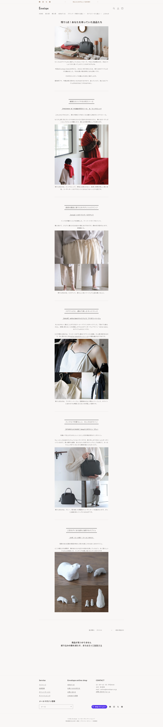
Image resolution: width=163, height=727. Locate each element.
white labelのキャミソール (79, 336)
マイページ (42, 685)
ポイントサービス (44, 692)
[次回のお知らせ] (98, 2)
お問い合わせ (71, 692)
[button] (76, 14)
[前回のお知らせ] (65, 2)
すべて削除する (95, 645)
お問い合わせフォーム (103, 692)
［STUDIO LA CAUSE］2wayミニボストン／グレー (81, 429)
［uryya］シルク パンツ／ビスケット (81, 215)
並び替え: (92, 630)
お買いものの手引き (73, 688)
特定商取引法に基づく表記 (72, 721)
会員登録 (42, 688)
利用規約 (95, 721)
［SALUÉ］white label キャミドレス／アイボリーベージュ (81, 318)
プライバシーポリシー (86, 721)
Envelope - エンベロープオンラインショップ (83, 718)
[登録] (71, 706)
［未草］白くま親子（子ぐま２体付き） (81, 538)
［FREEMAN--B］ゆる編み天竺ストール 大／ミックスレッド (81, 109)
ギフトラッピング (44, 696)
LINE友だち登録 (72, 696)
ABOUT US (71, 685)
